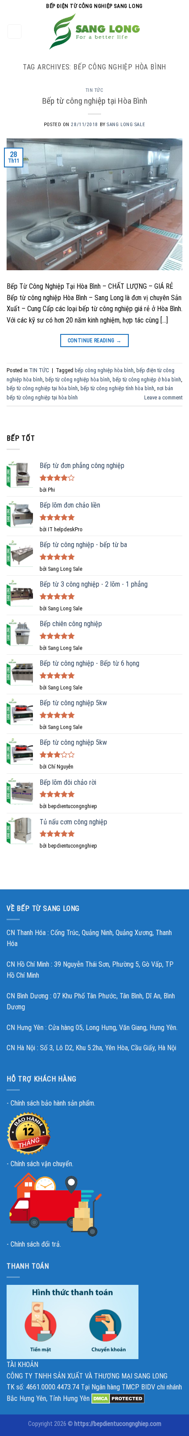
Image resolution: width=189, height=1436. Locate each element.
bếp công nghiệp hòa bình (104, 370)
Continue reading (95, 340)
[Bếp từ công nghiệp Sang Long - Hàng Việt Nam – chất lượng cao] (94, 31)
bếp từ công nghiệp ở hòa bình (147, 379)
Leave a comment (163, 397)
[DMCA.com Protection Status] (118, 1398)
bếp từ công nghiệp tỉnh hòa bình (117, 388)
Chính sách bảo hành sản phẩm (52, 1103)
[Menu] (14, 31)
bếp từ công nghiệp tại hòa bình (42, 388)
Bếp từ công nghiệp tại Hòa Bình (94, 101)
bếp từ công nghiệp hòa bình (77, 379)
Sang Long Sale (126, 124)
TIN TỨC (95, 90)
